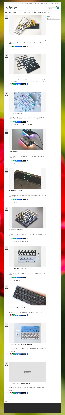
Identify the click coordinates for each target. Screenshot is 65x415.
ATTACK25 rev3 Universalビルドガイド (18, 76)
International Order (53, 3)
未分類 (14, 49)
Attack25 (14, 124)
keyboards (17, 124)
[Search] (58, 8)
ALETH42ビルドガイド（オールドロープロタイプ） (21, 344)
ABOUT (23, 3)
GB (16, 241)
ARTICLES (30, 3)
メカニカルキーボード (23, 124)
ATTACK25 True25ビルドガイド (16, 113)
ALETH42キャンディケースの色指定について (19, 383)
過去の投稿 (7, 401)
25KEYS (11, 6)
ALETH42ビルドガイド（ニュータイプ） (18, 268)
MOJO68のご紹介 (13, 37)
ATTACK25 (34, 3)
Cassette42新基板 (13, 151)
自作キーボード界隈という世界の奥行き (18, 307)
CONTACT (47, 3)
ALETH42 (26, 3)
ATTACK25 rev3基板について (16, 229)
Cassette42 (42, 3)
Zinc (57, 3)
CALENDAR (38, 3)
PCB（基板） (19, 241)
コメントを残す (18, 49)
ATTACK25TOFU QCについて (16, 190)
